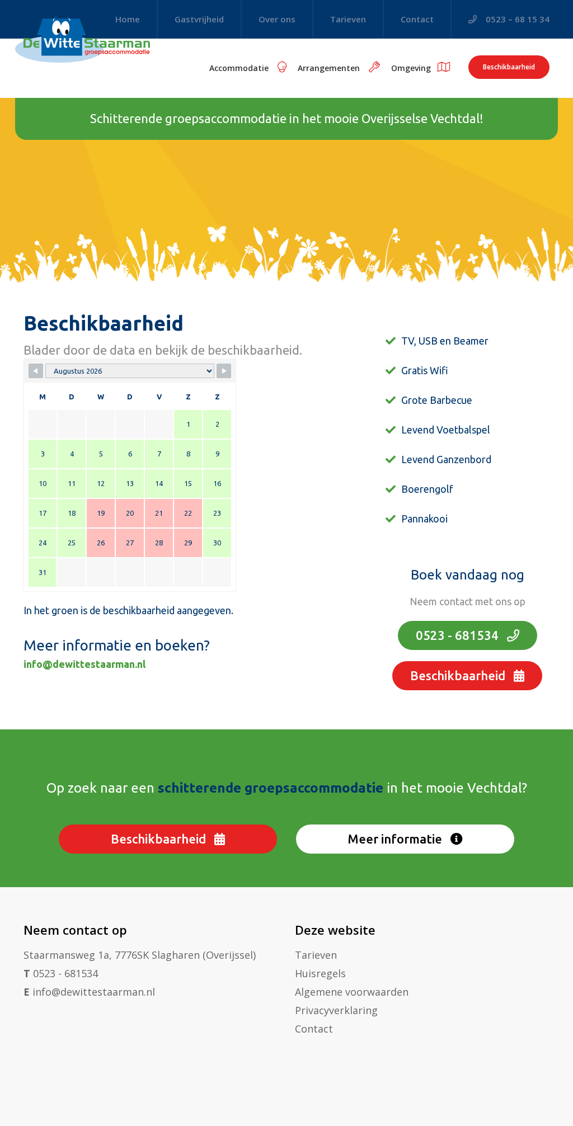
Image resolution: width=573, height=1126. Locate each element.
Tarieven (348, 19)
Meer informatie (396, 839)
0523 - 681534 (458, 635)
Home (127, 19)
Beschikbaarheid (509, 67)
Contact (417, 19)
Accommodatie (240, 68)
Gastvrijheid (199, 19)
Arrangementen (330, 68)
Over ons (277, 19)
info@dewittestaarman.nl (84, 664)
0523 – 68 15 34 (516, 19)
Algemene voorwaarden (351, 991)
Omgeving (411, 68)
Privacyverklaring (336, 1010)
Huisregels (320, 973)
